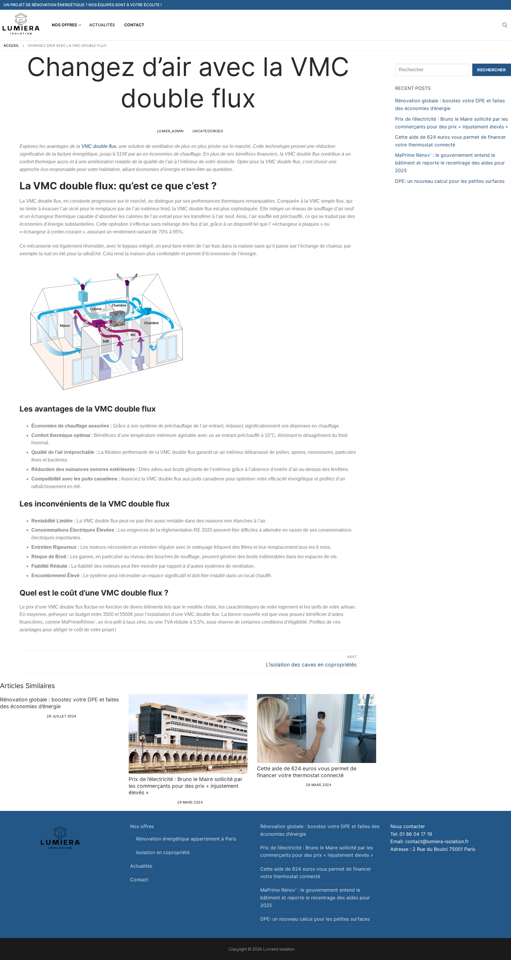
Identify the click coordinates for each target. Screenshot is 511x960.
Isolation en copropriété (163, 852)
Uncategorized (207, 131)
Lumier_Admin (170, 131)
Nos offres (142, 826)
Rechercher (491, 69)
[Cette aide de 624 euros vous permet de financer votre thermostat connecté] (316, 728)
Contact (139, 879)
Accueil (12, 45)
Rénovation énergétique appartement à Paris (186, 839)
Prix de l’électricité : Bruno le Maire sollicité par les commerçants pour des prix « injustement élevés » (185, 786)
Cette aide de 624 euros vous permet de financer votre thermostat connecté (306, 771)
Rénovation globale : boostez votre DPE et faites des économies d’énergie (59, 702)
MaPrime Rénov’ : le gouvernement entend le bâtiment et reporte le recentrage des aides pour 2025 (450, 162)
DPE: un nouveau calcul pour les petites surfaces (450, 181)
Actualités (141, 866)
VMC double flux (98, 146)
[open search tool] (504, 25)
